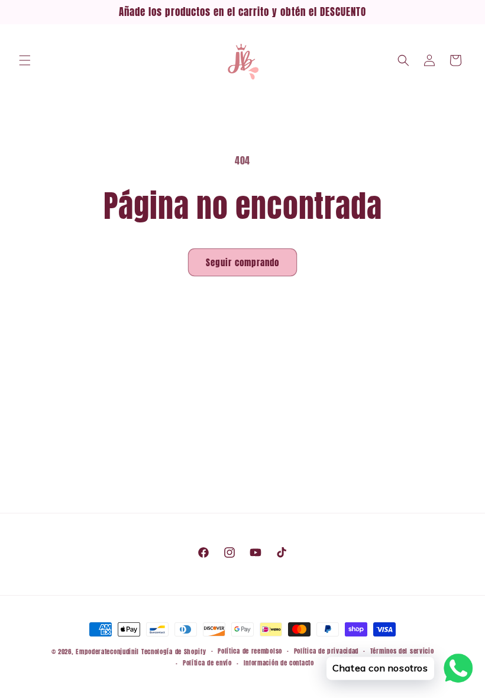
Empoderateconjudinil (107, 652)
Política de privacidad (326, 651)
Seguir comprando (242, 262)
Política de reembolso (250, 651)
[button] (25, 60)
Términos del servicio (402, 651)
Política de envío (207, 663)
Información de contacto (279, 663)
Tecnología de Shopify (173, 652)
